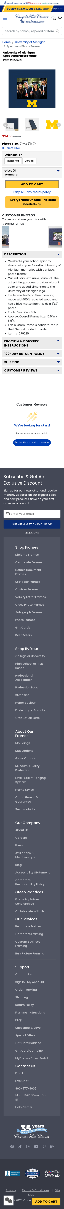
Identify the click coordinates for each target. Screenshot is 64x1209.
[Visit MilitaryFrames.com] (32, 3)
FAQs (19, 1020)
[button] (54, 19)
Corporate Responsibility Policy (29, 882)
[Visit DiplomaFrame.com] (13, 3)
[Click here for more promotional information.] (39, 204)
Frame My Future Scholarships (27, 901)
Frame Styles (24, 790)
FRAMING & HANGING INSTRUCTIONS (21, 343)
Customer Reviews (21, 370)
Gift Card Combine (29, 1051)
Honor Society (25, 703)
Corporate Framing (29, 934)
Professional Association (24, 678)
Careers (21, 838)
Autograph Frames (28, 612)
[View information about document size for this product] (34, 143)
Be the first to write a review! (32, 442)
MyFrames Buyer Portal (31, 1058)
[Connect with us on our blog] (52, 1146)
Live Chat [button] (22, 1081)
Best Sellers (23, 635)
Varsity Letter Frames (30, 597)
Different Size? (11, 148)
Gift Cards (22, 628)
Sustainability (25, 809)
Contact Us (23, 974)
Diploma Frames (27, 555)
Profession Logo (26, 687)
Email (19, 1073)
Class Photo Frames (29, 605)
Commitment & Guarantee (26, 799)
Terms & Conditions (35, 1190)
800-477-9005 (25, 1089)
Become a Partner (28, 926)
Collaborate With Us (29, 911)
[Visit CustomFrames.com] (51, 3)
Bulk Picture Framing (29, 953)
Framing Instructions (30, 1012)
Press (19, 845)
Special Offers (25, 1035)
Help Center (23, 1107)
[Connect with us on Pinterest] (44, 1146)
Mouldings (22, 743)
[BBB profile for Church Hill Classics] (12, 1173)
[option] (13, 161)
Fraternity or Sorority (30, 710)
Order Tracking (26, 990)
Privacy (11, 1190)
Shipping (12, 362)
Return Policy (24, 1005)
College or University (30, 656)
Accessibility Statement (32, 872)
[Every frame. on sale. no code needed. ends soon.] (32, 8)
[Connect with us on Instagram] (28, 1146)
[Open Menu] (5, 18)
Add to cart (32, 184)
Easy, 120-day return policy (32, 192)
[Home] (32, 18)
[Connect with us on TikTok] (20, 1146)
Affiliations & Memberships (25, 855)
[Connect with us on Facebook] (12, 1146)
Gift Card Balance (28, 1043)
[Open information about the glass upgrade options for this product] (14, 170)
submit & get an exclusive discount (32, 525)
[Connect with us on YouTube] (36, 1146)
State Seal (22, 695)
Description (15, 254)
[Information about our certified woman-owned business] (52, 1173)
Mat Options (24, 751)
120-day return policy (24, 353)
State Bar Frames (27, 582)
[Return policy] (32, 1173)
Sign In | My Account (29, 982)
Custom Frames (26, 589)
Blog (18, 865)
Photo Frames (25, 620)
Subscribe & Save (28, 1028)
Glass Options (25, 758)
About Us (21, 830)
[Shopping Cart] (60, 19)
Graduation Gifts (27, 718)
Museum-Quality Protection (27, 768)
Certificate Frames (28, 562)
